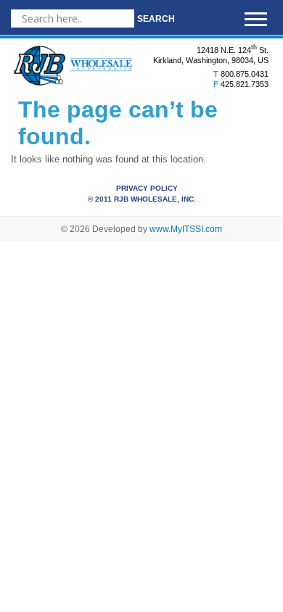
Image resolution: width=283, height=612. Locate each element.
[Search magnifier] (156, 18)
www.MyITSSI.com (185, 229)
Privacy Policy (147, 188)
